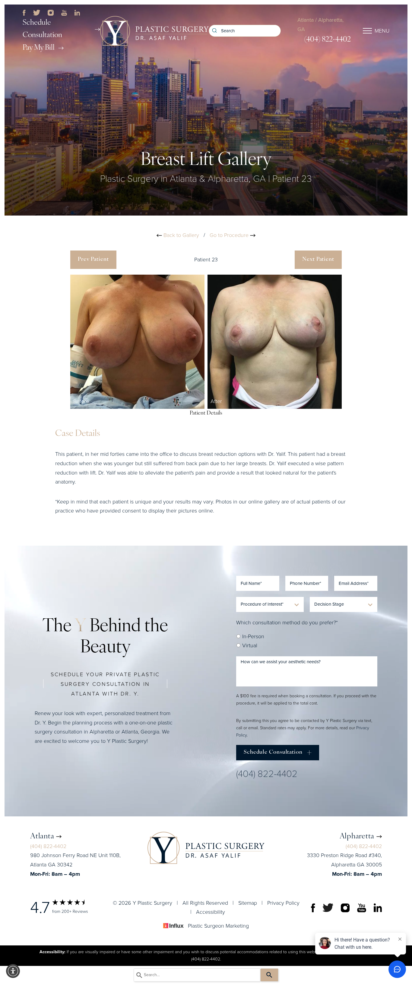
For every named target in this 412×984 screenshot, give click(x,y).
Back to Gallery (180, 235)
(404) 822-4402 (327, 39)
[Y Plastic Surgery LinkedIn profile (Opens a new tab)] (77, 12)
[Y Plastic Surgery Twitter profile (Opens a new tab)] (36, 12)
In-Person (252, 636)
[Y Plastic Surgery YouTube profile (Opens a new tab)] (64, 12)
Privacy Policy (283, 903)
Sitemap (247, 903)
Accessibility (210, 912)
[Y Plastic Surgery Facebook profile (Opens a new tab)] (24, 12)
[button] (13, 971)
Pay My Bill (39, 48)
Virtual (249, 646)
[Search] (269, 975)
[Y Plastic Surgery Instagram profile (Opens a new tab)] (50, 12)
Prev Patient (93, 259)
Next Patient (318, 259)
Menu (382, 31)
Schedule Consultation (42, 29)
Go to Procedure (230, 235)
